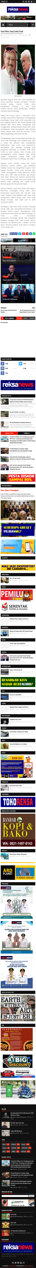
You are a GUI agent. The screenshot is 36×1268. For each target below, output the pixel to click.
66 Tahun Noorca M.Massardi (18, 1231)
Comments (27, 433)
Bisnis (4, 1144)
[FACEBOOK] (34, 1)
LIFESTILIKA (24, 1148)
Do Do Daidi (13, 1214)
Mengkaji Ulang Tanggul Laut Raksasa (19, 619)
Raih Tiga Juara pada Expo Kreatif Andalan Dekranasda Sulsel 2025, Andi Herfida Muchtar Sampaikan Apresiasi (21, 467)
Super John (13, 1223)
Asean (4, 296)
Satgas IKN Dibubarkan (16, 1131)
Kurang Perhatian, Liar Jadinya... (18, 412)
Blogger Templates (28, 1266)
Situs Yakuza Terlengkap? (10, 490)
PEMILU (13, 1151)
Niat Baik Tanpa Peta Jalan (17, 1123)
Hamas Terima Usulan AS (9, 261)
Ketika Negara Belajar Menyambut (18, 854)
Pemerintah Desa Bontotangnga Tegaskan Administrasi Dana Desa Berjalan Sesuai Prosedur (22, 458)
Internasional (5, 37)
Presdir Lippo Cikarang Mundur (17, 643)
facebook (31, 318)
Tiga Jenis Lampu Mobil (15, 695)
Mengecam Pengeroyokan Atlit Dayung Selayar (21, 631)
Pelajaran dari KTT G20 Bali (10, 280)
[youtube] (31, 1)
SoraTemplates (12, 1266)
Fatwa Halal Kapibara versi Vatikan (18, 744)
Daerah (23, 1144)
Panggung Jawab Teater (16, 719)
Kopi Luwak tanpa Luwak (16, 785)
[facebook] (23, 1)
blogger (19, 318)
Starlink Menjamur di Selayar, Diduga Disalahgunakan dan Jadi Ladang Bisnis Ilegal (21, 450)
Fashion (4, 1148)
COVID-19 (13, 1144)
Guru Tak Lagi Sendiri (15, 578)
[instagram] (29, 1)
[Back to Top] (24, 1263)
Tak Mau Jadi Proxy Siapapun (10, 299)
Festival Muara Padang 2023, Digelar (19, 732)
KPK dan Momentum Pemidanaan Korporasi (20, 422)
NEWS (4, 1151)
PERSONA (23, 1151)
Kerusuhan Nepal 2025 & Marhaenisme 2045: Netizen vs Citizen (22, 1114)
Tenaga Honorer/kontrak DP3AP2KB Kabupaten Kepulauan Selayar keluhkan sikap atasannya (21, 401)
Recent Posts (9, 433)
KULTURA (14, 1148)
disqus (25, 318)
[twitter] (26, 1)
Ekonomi (5, 276)
